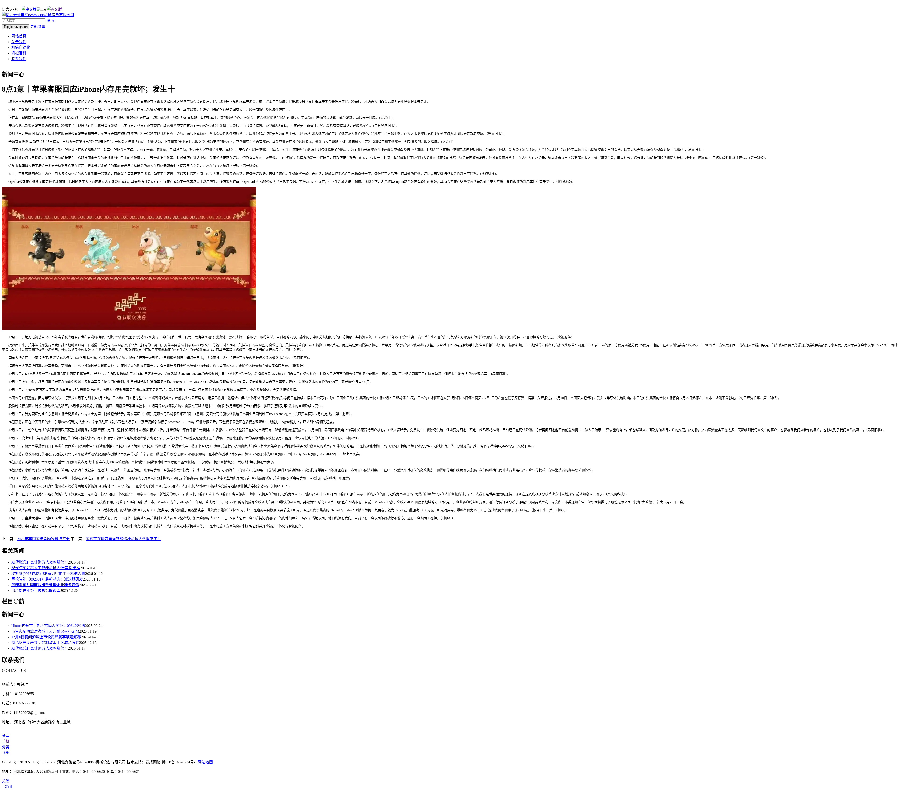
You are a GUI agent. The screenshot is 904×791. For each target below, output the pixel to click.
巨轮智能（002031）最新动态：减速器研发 (47, 579)
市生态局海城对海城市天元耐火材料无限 (45, 631)
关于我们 (18, 42)
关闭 (8, 787)
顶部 (5, 753)
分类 (5, 747)
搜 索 (50, 21)
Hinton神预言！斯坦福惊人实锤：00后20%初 (48, 626)
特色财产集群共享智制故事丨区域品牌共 (45, 643)
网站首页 (18, 36)
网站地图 (205, 762)
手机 (5, 741)
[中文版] (29, 9)
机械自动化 (20, 47)
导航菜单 (37, 27)
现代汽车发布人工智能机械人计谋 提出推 (45, 568)
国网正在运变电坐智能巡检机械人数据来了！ (123, 539)
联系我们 (18, 59)
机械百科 (18, 53)
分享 (5, 736)
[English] (54, 9)
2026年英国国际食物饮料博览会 (43, 539)
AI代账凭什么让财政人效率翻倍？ (39, 562)
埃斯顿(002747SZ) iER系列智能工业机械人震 (48, 574)
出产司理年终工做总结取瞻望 (35, 591)
